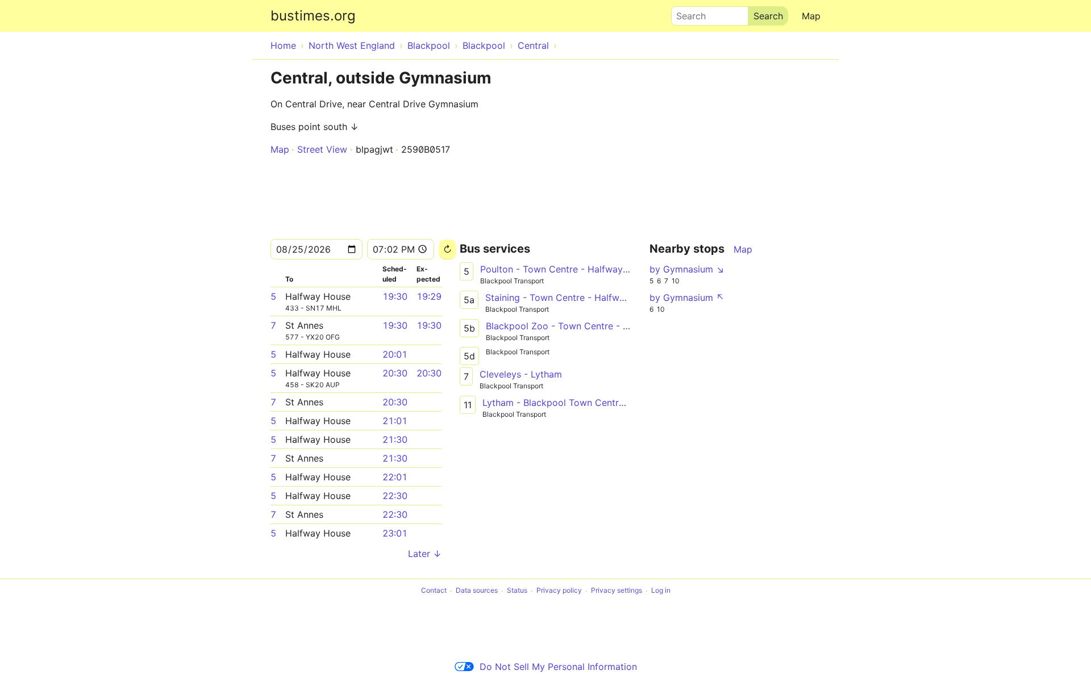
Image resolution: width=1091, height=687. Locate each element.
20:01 (394, 354)
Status (517, 591)
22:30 (394, 495)
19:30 (394, 296)
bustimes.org (313, 15)
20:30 (394, 373)
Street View (322, 149)
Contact (434, 591)
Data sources (477, 591)
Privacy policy (559, 591)
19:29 (429, 296)
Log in (661, 591)
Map (811, 16)
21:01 (394, 420)
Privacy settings (616, 591)
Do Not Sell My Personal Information (558, 666)
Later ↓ (425, 553)
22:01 (394, 477)
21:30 (394, 439)
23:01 (394, 533)
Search (686, 13)
